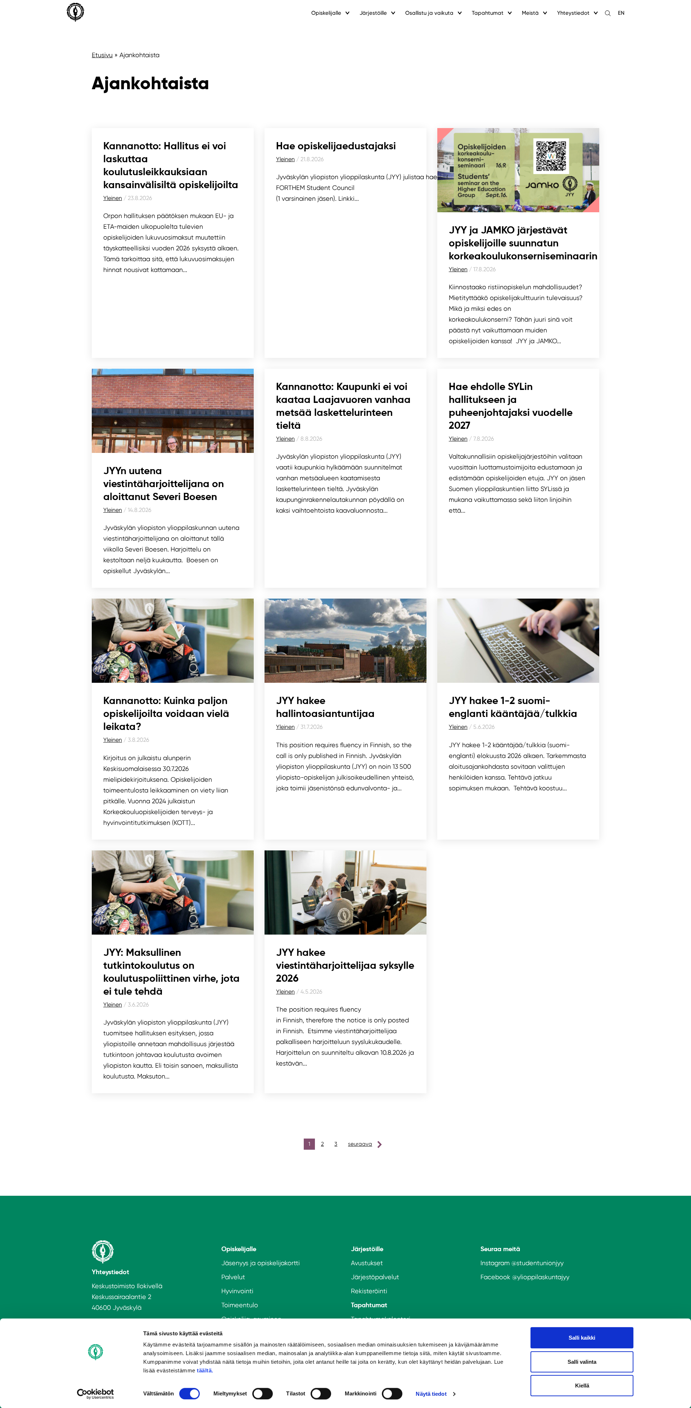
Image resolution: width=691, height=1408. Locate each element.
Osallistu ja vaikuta (429, 13)
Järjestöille (373, 13)
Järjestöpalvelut (375, 1277)
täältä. (205, 1370)
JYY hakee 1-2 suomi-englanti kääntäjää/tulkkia (514, 707)
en (621, 13)
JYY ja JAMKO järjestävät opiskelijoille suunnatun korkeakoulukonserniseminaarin (523, 243)
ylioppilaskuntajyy (543, 1277)
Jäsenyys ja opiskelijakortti (260, 1263)
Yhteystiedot (573, 13)
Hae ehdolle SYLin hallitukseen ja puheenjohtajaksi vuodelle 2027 (511, 406)
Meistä (530, 13)
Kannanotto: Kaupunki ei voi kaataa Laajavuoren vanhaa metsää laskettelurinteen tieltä (343, 406)
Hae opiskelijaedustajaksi (336, 146)
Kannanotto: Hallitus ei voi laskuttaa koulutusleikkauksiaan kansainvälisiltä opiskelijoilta (170, 165)
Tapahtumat (487, 13)
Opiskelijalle (326, 13)
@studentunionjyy (537, 1263)
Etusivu (102, 55)
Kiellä (582, 1385)
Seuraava (360, 1144)
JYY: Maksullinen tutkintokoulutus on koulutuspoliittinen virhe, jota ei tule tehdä (171, 972)
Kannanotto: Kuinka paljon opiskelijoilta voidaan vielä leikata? (166, 713)
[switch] (262, 1393)
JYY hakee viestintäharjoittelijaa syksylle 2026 (345, 965)
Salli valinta (582, 1362)
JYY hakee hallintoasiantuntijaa (325, 707)
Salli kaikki (582, 1338)
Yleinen (112, 198)
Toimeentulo (239, 1305)
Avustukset (367, 1263)
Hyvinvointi (237, 1291)
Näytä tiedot (431, 1394)
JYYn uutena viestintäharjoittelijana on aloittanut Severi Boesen (163, 483)
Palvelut (233, 1277)
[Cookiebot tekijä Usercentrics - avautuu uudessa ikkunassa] (95, 1394)
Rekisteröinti (369, 1291)
